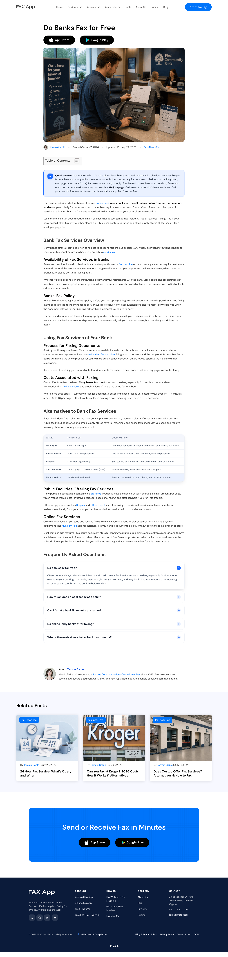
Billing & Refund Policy (146, 934)
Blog (165, 7)
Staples (80, 505)
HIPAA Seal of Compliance (94, 934)
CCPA (196, 934)
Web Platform (82, 908)
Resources (110, 7)
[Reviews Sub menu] (98, 7)
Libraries (96, 493)
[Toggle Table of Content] (75, 161)
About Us (141, 7)
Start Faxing (198, 7)
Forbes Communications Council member (116, 674)
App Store (62, 40)
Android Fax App (84, 897)
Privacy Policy (167, 934)
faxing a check (71, 386)
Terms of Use (183, 934)
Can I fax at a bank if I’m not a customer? (74, 610)
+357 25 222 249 (178, 909)
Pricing (155, 7)
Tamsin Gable (57, 147)
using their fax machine (101, 354)
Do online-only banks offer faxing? (70, 624)
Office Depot (97, 505)
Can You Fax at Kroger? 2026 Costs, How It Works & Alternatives (113, 773)
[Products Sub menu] (80, 7)
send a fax (109, 252)
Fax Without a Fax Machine (115, 899)
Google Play (100, 40)
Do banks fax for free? (62, 568)
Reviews (91, 7)
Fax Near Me (113, 916)
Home (59, 7)
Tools (128, 7)
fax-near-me (151, 147)
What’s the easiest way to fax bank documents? (79, 637)
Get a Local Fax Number (114, 908)
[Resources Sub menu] (119, 7)
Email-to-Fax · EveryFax (87, 914)
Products (73, 7)
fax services (102, 203)
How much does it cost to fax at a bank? (74, 597)
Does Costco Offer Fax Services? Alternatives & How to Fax (178, 773)
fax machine (126, 264)
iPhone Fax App (83, 903)
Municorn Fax (69, 525)
